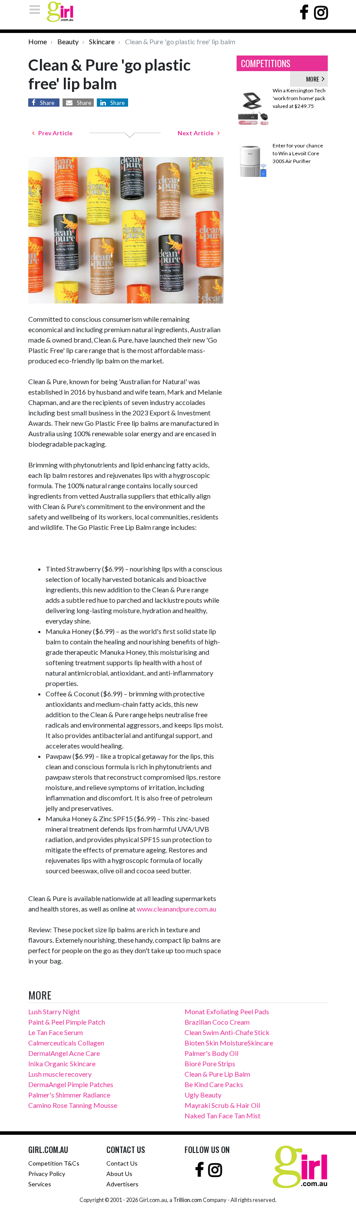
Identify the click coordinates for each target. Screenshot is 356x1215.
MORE (314, 78)
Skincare (102, 41)
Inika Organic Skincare (62, 1063)
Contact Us (122, 1163)
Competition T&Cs (53, 1163)
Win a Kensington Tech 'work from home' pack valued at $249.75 (299, 98)
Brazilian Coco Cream (217, 1022)
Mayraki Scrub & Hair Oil (222, 1105)
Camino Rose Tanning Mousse (72, 1105)
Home (37, 41)
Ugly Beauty (203, 1095)
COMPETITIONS (265, 63)
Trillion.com (187, 1199)
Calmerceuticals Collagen (66, 1043)
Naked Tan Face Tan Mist (222, 1115)
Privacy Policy (46, 1173)
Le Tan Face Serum (55, 1032)
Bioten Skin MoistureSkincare (229, 1043)
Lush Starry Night (54, 1011)
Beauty (68, 41)
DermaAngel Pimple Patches (70, 1084)
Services (39, 1184)
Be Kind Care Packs (214, 1084)
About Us (119, 1173)
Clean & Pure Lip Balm (217, 1074)
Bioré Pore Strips (210, 1063)
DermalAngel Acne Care (64, 1053)
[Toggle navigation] (37, 9)
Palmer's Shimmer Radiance (69, 1095)
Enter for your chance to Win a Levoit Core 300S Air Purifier (298, 153)
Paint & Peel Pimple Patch (66, 1022)
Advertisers (122, 1184)
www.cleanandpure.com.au (176, 909)
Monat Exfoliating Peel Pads (227, 1011)
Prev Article (53, 133)
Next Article (198, 133)
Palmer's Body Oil (211, 1053)
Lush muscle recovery (60, 1074)
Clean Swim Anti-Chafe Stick (227, 1032)
